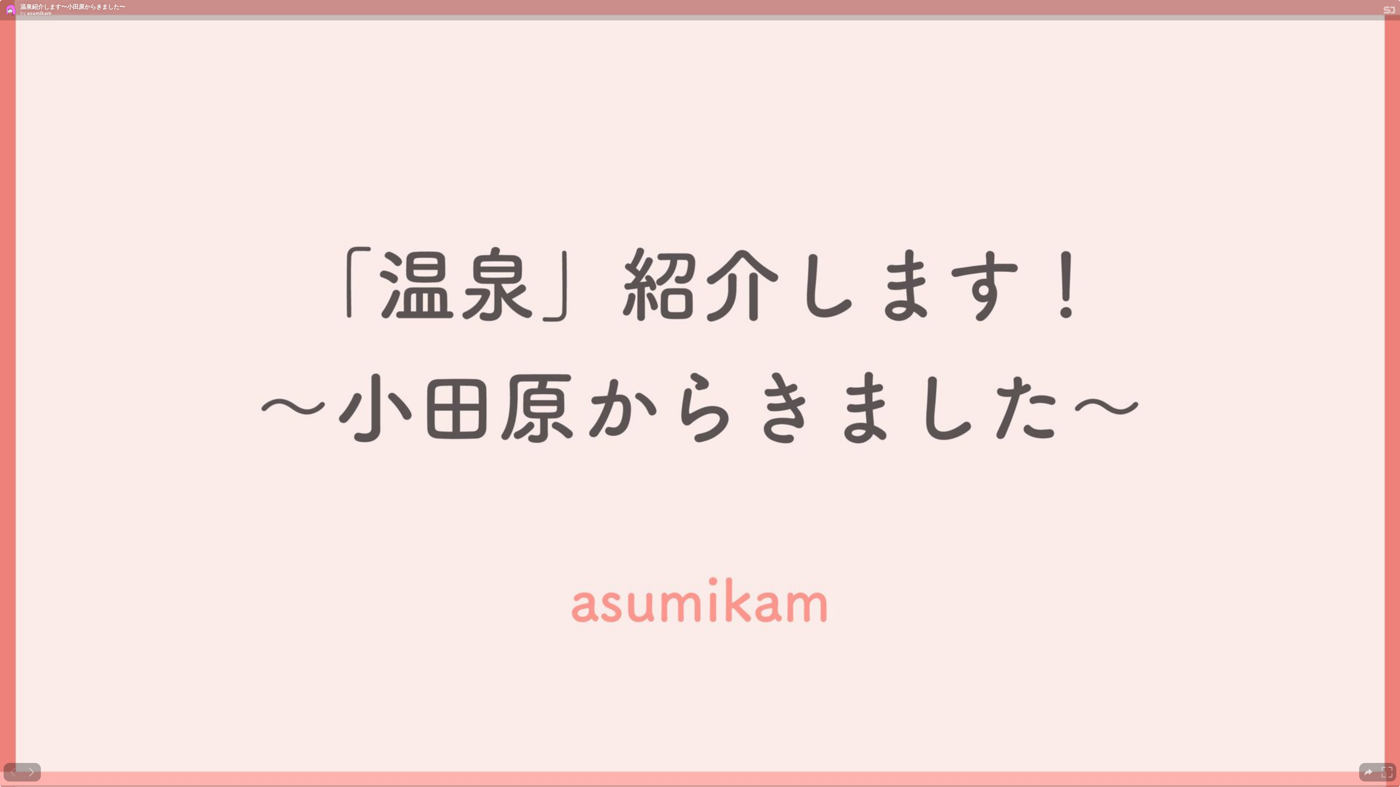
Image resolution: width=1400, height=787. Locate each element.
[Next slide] (31, 772)
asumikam (39, 13)
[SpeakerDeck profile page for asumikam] (10, 10)
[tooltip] (1368, 772)
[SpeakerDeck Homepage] (1389, 11)
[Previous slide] (13, 772)
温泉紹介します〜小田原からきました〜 (72, 6)
